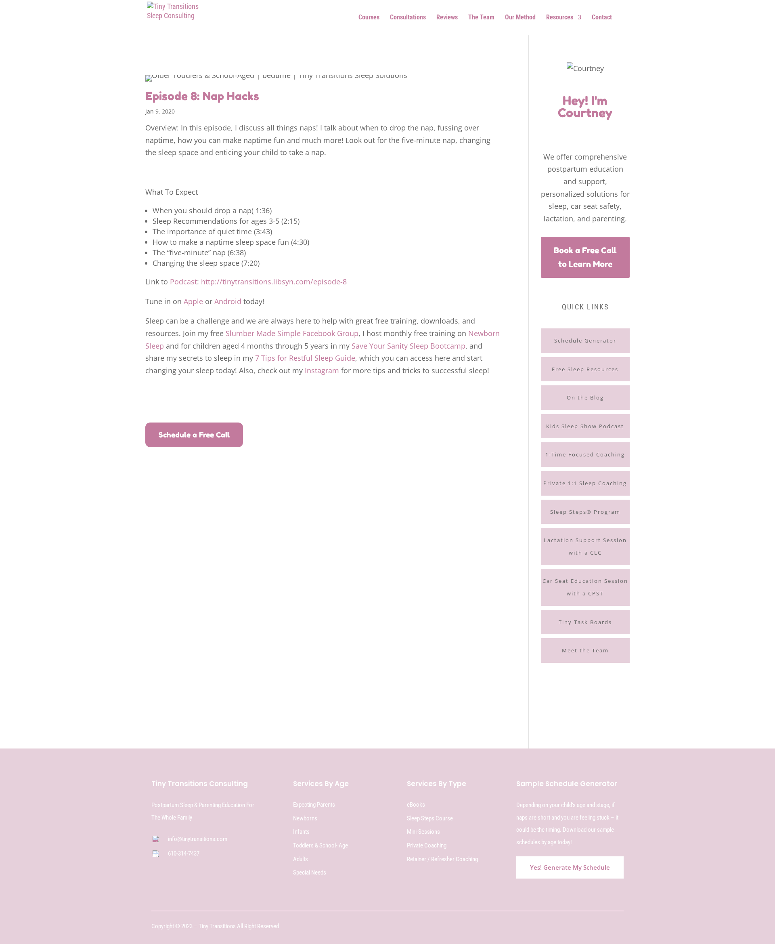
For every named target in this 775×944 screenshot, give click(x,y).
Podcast (183, 281)
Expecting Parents (314, 804)
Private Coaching (426, 845)
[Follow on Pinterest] (599, 129)
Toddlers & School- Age (320, 845)
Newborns (305, 818)
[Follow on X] (593, 927)
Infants (301, 831)
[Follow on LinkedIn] (619, 927)
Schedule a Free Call (194, 434)
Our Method (520, 17)
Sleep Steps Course (430, 818)
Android (227, 301)
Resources (559, 17)
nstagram (323, 370)
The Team (481, 17)
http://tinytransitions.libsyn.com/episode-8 (274, 281)
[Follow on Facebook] (556, 129)
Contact (602, 17)
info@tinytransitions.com (197, 839)
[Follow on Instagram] (585, 129)
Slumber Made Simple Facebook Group (292, 333)
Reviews (447, 17)
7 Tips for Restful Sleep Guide (305, 358)
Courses (368, 17)
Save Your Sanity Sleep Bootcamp (408, 346)
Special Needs (309, 872)
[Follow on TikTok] (570, 129)
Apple (193, 301)
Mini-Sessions (423, 831)
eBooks (416, 804)
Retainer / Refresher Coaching (442, 859)
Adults (300, 859)
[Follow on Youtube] (614, 129)
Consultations (408, 17)
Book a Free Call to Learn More (585, 257)
